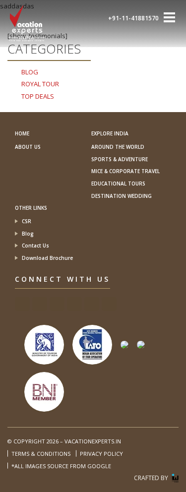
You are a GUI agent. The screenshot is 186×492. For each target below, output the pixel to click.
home (22, 133)
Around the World (117, 146)
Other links (31, 207)
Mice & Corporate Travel (125, 171)
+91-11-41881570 (133, 18)
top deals (37, 96)
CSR (26, 221)
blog (29, 71)
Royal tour (40, 83)
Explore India (109, 133)
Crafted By (151, 478)
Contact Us (35, 245)
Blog (28, 233)
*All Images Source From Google (61, 466)
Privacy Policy (101, 453)
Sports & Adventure (119, 159)
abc (22, 304)
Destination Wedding (121, 195)
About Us (28, 146)
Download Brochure (47, 257)
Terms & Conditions (40, 453)
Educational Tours (118, 183)
